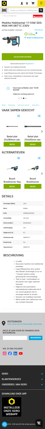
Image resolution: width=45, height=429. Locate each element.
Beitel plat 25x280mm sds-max (12, 140)
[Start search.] (41, 10)
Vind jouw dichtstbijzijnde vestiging (24, 324)
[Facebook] (10, 353)
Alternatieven (35, 105)
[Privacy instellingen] (4, 424)
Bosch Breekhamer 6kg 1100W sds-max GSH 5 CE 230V (12, 183)
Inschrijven (35, 338)
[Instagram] (4, 353)
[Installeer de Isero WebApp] (12, 407)
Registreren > (30, 64)
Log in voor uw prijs (22, 57)
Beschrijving (11, 105)
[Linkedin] (15, 353)
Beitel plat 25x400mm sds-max (32, 140)
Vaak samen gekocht (23, 105)
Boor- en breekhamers (10, 15)
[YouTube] (21, 353)
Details (4, 105)
